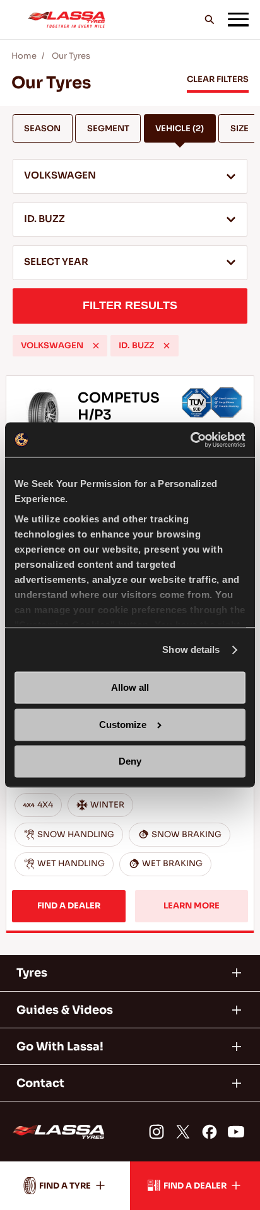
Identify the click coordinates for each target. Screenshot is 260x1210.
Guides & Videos (64, 1010)
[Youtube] (235, 1132)
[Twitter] (183, 1132)
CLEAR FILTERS (218, 79)
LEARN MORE (191, 905)
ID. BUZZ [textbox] (44, 219)
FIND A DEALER (68, 905)
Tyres (31, 973)
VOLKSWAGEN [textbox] (60, 175)
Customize (122, 724)
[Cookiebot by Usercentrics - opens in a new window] (190, 439)
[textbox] (130, 263)
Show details (191, 649)
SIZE (239, 128)
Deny (130, 761)
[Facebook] (209, 1132)
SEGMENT (108, 128)
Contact (40, 1083)
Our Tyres (71, 55)
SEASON (42, 128)
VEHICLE (179, 128)
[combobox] (130, 176)
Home (24, 55)
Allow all (130, 688)
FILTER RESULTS (130, 305)
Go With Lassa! (59, 1047)
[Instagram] (156, 1132)
